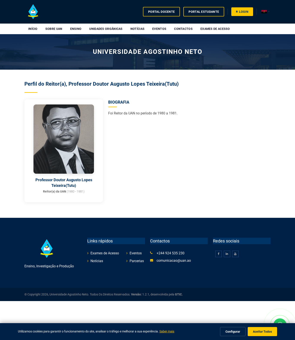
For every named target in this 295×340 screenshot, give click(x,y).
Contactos (183, 28)
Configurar (232, 331)
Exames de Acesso (215, 28)
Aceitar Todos (262, 331)
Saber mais (166, 331)
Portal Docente (161, 11)
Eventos (159, 28)
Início (33, 28)
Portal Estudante (204, 11)
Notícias (137, 28)
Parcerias (137, 261)
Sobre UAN (53, 28)
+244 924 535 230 (170, 253)
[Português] (265, 11)
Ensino (76, 28)
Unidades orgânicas (105, 28)
